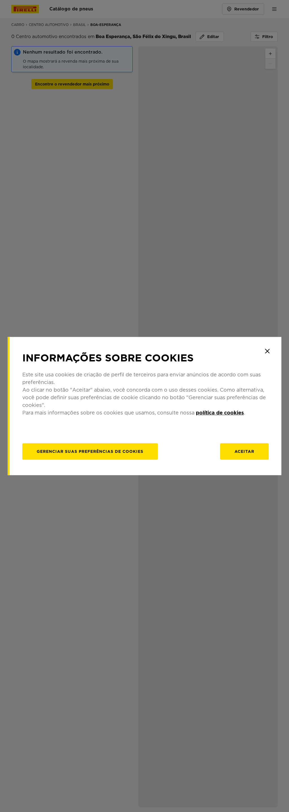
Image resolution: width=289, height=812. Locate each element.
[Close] (267, 351)
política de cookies (220, 413)
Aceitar (244, 451)
